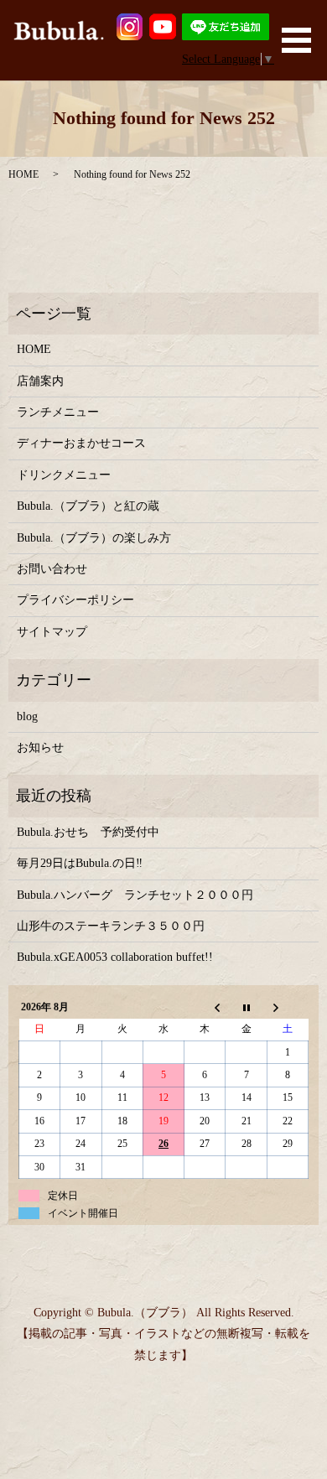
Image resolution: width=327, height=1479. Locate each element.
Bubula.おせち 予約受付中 (88, 832)
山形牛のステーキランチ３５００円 (111, 926)
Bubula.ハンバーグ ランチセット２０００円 (135, 895)
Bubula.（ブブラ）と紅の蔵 (88, 506)
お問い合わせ (52, 569)
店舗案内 (40, 381)
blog (27, 716)
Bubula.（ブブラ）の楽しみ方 (94, 538)
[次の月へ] (287, 1007)
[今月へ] (246, 1007)
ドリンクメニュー (64, 475)
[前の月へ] (205, 1007)
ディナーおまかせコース (81, 443)
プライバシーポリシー (75, 600)
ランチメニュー (58, 412)
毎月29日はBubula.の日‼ (80, 863)
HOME (23, 174)
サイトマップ (52, 631)
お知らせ (40, 747)
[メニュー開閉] (296, 40)
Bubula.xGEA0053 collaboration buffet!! (115, 957)
